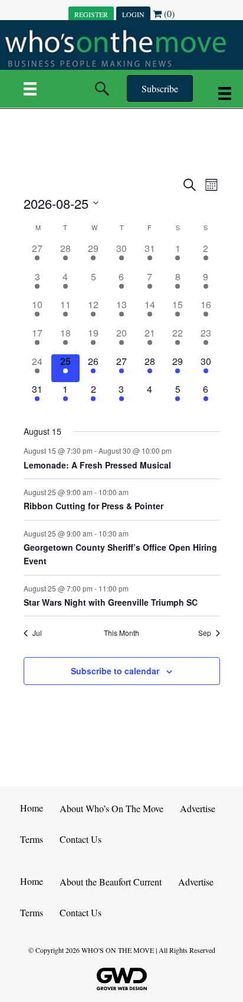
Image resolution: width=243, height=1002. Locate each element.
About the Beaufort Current (111, 881)
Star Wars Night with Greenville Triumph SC (111, 602)
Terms (31, 839)
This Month (121, 633)
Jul (37, 633)
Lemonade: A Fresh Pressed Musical (97, 465)
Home (31, 807)
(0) (168, 13)
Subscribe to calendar (115, 671)
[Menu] (30, 89)
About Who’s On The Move (111, 808)
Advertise (197, 808)
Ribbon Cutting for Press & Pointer (93, 506)
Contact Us (80, 839)
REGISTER (91, 14)
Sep (204, 633)
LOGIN (133, 14)
